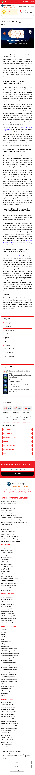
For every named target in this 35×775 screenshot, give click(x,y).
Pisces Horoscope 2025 (8, 730)
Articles (4, 632)
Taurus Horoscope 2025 (9, 707)
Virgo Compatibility (7, 609)
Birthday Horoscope (7, 552)
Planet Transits (9, 349)
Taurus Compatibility (8, 599)
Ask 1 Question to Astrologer (10, 536)
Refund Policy (6, 691)
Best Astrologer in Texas (9, 660)
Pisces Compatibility (8, 623)
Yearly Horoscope (7, 557)
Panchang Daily (9, 356)
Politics (7, 341)
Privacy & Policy (6, 684)
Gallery (4, 639)
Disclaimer (5, 693)
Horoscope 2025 (6, 702)
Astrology (14, 21)
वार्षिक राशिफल (6, 571)
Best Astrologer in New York (10, 648)
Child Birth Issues (7, 525)
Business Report (6, 529)
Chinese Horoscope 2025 (9, 583)
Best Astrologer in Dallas (9, 665)
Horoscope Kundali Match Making (11, 520)
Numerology (5, 560)
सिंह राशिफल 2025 (7, 744)
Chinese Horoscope (7, 576)
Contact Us (5, 646)
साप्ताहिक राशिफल (7, 564)
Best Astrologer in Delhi (8, 677)
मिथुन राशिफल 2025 (7, 740)
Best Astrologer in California (10, 651)
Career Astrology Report (9, 503)
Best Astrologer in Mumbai (9, 674)
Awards (4, 634)
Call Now (17, 474)
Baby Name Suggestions (9, 513)
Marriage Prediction (8, 449)
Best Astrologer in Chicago (9, 658)
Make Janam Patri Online (9, 515)
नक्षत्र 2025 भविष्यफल (7, 581)
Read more (6, 422)
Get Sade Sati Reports (8, 532)
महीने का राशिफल (6, 569)
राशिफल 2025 (6, 733)
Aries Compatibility (7, 597)
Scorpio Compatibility (8, 613)
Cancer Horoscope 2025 (9, 712)
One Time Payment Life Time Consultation (14, 522)
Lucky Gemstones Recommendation (12, 506)
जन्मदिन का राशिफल (7, 567)
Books (4, 637)
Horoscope (8, 326)
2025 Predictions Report (9, 445)
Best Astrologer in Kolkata (9, 681)
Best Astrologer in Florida (9, 662)
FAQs (3, 695)
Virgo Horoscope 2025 (8, 716)
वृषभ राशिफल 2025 (7, 737)
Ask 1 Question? (7, 429)
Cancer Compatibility (8, 604)
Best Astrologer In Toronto (9, 670)
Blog (3, 644)
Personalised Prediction (9, 437)
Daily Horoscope (6, 548)
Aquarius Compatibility (8, 620)
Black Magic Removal (8, 534)
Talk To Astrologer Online (9, 501)
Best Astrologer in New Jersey (10, 653)
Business (7, 345)
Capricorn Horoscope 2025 (9, 726)
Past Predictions (6, 641)
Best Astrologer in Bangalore (10, 679)
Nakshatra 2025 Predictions (10, 578)
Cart (19, 1)
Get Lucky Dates (7, 510)
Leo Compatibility (7, 606)
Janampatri (6, 453)
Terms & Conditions (8, 686)
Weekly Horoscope (7, 550)
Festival (7, 334)
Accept (17, 762)
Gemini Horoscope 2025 (9, 709)
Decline (17, 767)
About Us (4, 630)
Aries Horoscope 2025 (8, 705)
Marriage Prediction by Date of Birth (12, 517)
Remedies (6, 441)
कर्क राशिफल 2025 (7, 742)
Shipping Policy (6, 688)
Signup (32, 1)
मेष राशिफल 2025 (6, 735)
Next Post (6, 403)
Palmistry (4, 574)
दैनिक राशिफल (6, 562)
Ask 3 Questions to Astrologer (10, 539)
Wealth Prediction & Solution (10, 527)
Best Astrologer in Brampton (10, 655)
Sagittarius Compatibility (9, 616)
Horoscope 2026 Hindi (8, 590)
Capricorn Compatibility (9, 618)
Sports (7, 338)
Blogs (8, 21)
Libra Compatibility (7, 611)
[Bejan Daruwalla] (8, 6)
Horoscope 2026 (6, 588)
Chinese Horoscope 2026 (9, 585)
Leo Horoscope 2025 (8, 714)
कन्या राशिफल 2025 (7, 747)
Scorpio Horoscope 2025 (9, 721)
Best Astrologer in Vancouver (10, 672)
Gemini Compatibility (8, 602)
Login (26, 1)
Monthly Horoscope (7, 555)
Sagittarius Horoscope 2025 (10, 723)
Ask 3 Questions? (8, 433)
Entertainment (9, 330)
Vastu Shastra (9, 352)
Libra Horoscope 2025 (8, 719)
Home (3, 21)
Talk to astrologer (17, 469)
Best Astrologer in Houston (9, 667)
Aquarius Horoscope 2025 (9, 728)
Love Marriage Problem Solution (11, 541)
